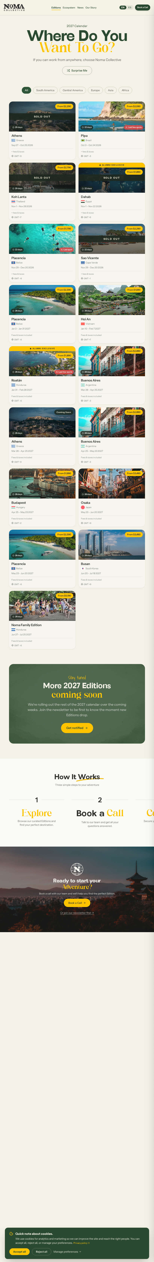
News (80, 7)
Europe (95, 90)
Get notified (74, 728)
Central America (73, 90)
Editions (56, 7)
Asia (110, 90)
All (26, 90)
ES (129, 7)
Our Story (91, 7)
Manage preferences (66, 1251)
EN (123, 7)
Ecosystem (69, 7)
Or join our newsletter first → (77, 913)
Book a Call (142, 7)
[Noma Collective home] (14, 7)
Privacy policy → (81, 1243)
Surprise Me (79, 70)
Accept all (19, 1251)
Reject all (41, 1251)
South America (45, 90)
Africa (125, 90)
